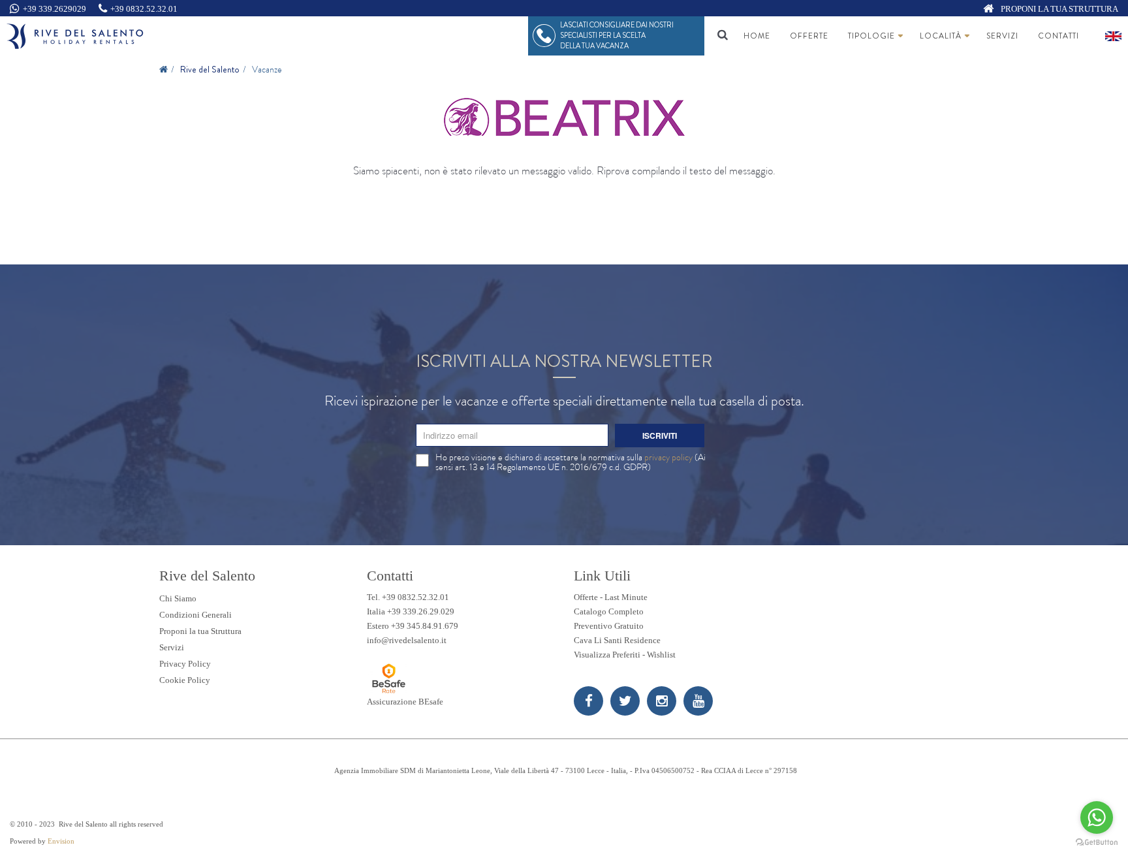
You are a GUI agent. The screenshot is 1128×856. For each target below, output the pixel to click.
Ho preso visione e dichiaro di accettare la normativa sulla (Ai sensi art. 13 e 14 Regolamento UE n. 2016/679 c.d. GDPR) (570, 462)
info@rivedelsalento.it (406, 640)
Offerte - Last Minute (611, 597)
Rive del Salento (210, 69)
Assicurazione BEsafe (405, 701)
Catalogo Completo (609, 611)
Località (941, 36)
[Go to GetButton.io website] (1097, 842)
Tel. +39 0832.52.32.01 (408, 597)
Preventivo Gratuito (609, 626)
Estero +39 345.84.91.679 (412, 626)
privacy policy (668, 457)
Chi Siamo (177, 598)
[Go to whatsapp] (1096, 817)
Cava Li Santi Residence (617, 640)
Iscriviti (659, 435)
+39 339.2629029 (54, 9)
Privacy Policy (185, 664)
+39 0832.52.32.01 (144, 9)
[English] (1113, 36)
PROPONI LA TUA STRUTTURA (1058, 9)
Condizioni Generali (195, 615)
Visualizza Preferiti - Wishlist (625, 654)
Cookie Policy (184, 680)
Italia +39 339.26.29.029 (410, 611)
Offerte (809, 36)
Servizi (1002, 36)
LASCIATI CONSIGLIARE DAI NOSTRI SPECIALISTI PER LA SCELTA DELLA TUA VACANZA (617, 35)
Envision (61, 841)
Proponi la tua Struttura (200, 631)
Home (757, 36)
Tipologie (871, 36)
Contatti (1058, 36)
